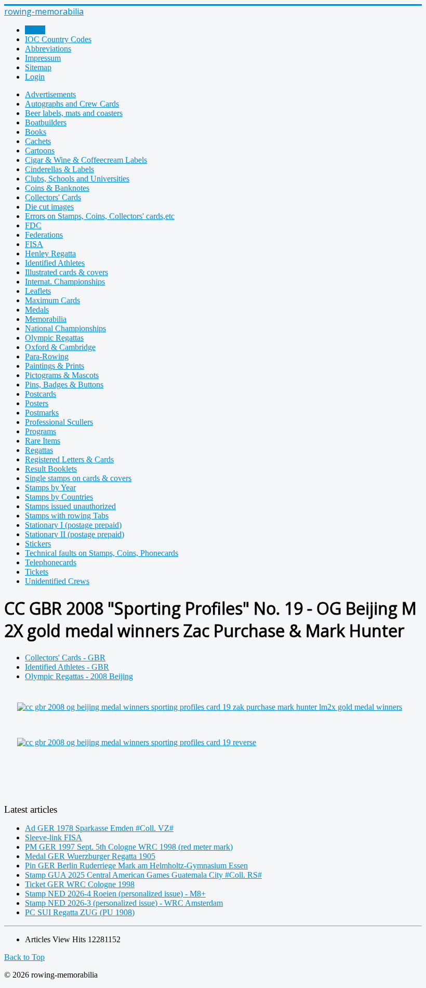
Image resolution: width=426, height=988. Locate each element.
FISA (34, 244)
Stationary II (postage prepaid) (74, 534)
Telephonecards (50, 562)
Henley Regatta (50, 253)
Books (35, 131)
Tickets (36, 571)
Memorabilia (45, 319)
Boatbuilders (45, 122)
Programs (40, 431)
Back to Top (24, 957)
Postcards (40, 393)
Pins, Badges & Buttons (64, 384)
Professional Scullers (59, 422)
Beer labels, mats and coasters (74, 113)
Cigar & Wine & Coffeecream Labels (86, 159)
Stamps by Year (50, 487)
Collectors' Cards (53, 197)
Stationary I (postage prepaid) (73, 525)
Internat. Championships (65, 281)
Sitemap (38, 67)
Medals (37, 309)
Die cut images (49, 206)
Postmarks (42, 412)
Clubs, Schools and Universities (77, 178)
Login (35, 76)
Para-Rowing (47, 356)
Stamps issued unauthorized (70, 506)
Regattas (39, 450)
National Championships (65, 328)
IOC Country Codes (58, 39)
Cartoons (40, 150)
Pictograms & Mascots (62, 375)
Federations (44, 234)
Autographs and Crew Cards (72, 103)
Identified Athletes (55, 262)
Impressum (43, 58)
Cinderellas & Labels (59, 169)
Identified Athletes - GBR (67, 666)
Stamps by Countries (59, 496)
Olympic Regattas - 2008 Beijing (79, 676)
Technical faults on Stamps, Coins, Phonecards (101, 553)
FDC (33, 225)
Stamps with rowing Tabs (67, 515)
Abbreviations (48, 48)
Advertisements (50, 94)
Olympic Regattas (54, 337)
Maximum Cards (52, 300)
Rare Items (42, 440)
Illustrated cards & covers (66, 272)
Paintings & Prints (54, 365)
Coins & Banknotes (57, 188)
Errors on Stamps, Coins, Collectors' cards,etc (100, 216)
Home (35, 29)
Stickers (38, 543)
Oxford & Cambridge (60, 347)
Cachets (38, 141)
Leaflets (38, 291)
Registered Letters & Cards (69, 459)
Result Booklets (51, 468)
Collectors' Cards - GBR (65, 657)
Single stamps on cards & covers (78, 478)
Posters (36, 403)
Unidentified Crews (57, 581)
